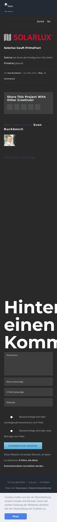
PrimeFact (9, 63)
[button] (47, 508)
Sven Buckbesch (14, 73)
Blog (40, 73)
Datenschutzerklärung (40, 488)
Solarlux (8, 57)
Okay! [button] (16, 516)
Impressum (21, 488)
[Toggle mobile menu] (51, 8)
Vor (49, 21)
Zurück (40, 21)
